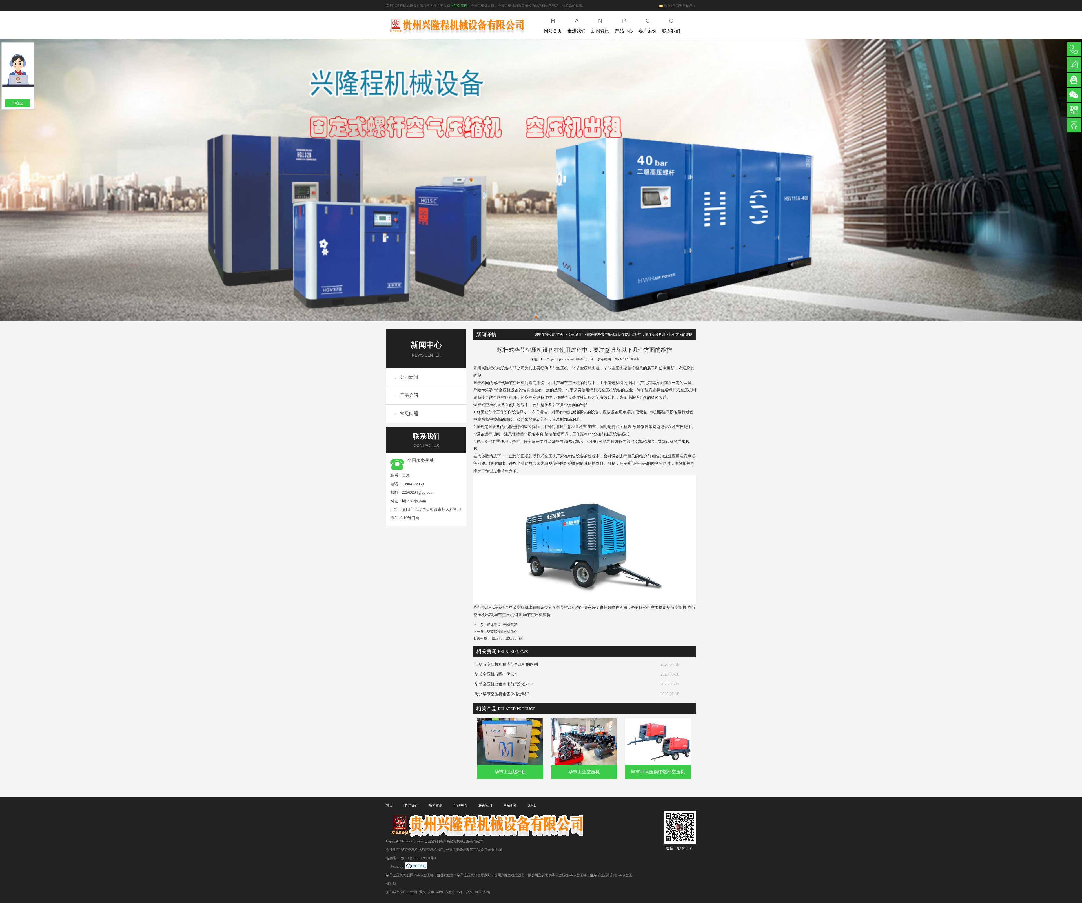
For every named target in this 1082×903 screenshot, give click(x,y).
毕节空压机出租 (432, 850)
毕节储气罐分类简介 (502, 632)
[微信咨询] (1074, 95)
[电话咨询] (1074, 49)
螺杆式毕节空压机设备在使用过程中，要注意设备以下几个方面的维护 (639, 335)
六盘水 (450, 892)
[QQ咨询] (1074, 80)
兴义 (469, 892)
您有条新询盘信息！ (680, 6)
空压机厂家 (513, 638)
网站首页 (553, 25)
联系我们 (671, 25)
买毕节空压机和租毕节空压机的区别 (506, 664)
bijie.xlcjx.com (414, 501)
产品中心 (624, 25)
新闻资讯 (600, 25)
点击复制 (431, 841)
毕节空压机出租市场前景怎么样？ (504, 684)
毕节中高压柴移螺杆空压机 (658, 771)
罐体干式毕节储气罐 (502, 625)
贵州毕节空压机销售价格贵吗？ (502, 694)
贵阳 (413, 892)
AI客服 (17, 103)
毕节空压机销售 (457, 850)
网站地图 (510, 805)
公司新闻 (409, 377)
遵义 (422, 892)
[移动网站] (1074, 110)
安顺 (431, 892)
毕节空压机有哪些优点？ (496, 674)
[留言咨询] (1074, 64)
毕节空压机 (458, 6)
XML (532, 805)
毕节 (439, 892)
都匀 (487, 892)
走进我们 (576, 25)
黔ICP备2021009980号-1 (418, 858)
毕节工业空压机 (584, 771)
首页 (559, 335)
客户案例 (647, 25)
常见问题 (409, 413)
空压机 (497, 638)
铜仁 (460, 892)
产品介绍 (409, 395)
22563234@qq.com (417, 492)
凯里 (478, 892)
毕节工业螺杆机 (510, 771)
